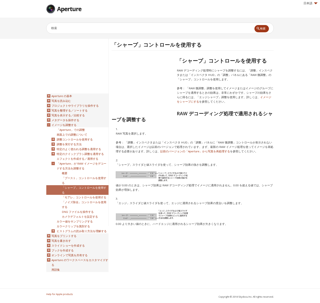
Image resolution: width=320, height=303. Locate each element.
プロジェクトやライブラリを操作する (75, 105)
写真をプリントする (63, 236)
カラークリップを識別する (73, 226)
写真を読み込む (61, 101)
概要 (64, 173)
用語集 (55, 269)
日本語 (308, 3)
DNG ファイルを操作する (78, 212)
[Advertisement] (143, 83)
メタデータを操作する (65, 120)
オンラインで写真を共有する (69, 255)
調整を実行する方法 (69, 144)
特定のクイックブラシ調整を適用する (80, 154)
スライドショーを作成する (68, 245)
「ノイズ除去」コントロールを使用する (84, 204)
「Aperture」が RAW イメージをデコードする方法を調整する (81, 166)
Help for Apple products (59, 294)
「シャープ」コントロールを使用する (84, 190)
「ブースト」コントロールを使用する (84, 180)
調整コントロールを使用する (75, 139)
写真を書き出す (61, 241)
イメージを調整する (63, 125)
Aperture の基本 (61, 96)
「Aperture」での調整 (71, 130)
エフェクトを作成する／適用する (77, 158)
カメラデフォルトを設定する (80, 216)
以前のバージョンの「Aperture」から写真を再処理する (195, 151)
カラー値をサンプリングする (75, 221)
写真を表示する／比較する (68, 115)
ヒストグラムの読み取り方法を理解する (82, 231)
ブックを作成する (62, 250)
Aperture (69, 9)
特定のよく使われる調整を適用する (79, 149)
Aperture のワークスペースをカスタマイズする (79, 262)
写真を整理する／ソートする (69, 110)
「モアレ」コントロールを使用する (84, 197)
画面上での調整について (72, 134)
